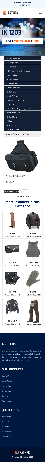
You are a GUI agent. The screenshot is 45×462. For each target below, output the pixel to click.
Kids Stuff (10, 104)
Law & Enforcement (14, 96)
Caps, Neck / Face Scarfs (16, 100)
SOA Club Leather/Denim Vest (18, 71)
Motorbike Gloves (14, 88)
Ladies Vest (11, 67)
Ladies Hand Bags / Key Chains (19, 108)
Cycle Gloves (12, 92)
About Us (5, 422)
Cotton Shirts (12, 117)
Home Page (6, 417)
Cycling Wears (7, 391)
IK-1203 (36, 41)
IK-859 (12, 234)
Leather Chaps (12, 75)
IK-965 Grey (33, 263)
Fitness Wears (7, 386)
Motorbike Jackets (14, 58)
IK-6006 (33, 234)
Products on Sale (22, 41)
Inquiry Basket (7, 432)
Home (8, 41)
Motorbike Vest (13, 79)
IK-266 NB (12, 321)
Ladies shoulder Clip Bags (17, 129)
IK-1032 (12, 292)
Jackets (5, 396)
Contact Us (6, 437)
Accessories (11, 125)
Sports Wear (6, 376)
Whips (9, 121)
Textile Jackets (12, 83)
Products (5, 427)
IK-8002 (33, 292)
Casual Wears (7, 381)
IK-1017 (12, 263)
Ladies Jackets (12, 63)
